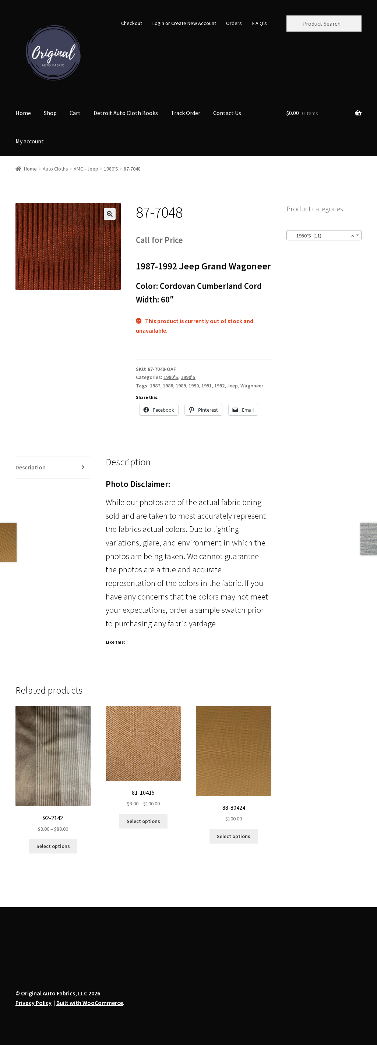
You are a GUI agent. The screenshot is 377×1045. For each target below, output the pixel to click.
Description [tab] (30, 467)
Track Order (185, 113)
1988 (168, 385)
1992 (219, 385)
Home (23, 113)
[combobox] (324, 235)
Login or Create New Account (184, 23)
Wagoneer (251, 385)
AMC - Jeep (86, 168)
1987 (155, 385)
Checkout (131, 23)
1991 (206, 385)
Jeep (232, 385)
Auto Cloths (55, 168)
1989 (181, 385)
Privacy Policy (33, 1002)
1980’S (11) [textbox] (322, 235)
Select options (53, 846)
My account (29, 141)
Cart (75, 113)
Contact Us (227, 113)
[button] (110, 214)
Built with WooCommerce (89, 1002)
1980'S (111, 168)
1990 (193, 385)
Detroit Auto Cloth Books (126, 113)
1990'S (188, 377)
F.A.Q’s (259, 23)
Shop (50, 113)
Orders (234, 23)
